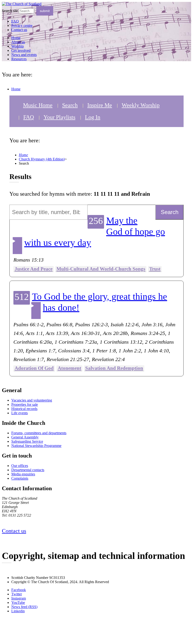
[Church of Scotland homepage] (21, 4)
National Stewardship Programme (36, 446)
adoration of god (34, 368)
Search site (10, 11)
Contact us (19, 30)
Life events (19, 413)
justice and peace (33, 268)
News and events (24, 55)
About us (18, 42)
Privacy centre (21, 26)
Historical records (24, 409)
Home (15, 38)
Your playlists (59, 117)
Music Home (37, 105)
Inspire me (99, 105)
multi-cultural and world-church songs (100, 268)
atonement (69, 368)
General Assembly (25, 437)
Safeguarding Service (27, 441)
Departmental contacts (27, 470)
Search (70, 105)
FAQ (28, 117)
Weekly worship (141, 105)
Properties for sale (24, 404)
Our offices (19, 466)
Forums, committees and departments (38, 433)
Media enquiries (23, 474)
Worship (17, 46)
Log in (92, 117)
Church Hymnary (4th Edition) (42, 159)
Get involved (21, 50)
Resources (19, 59)
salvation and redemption (114, 368)
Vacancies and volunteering (31, 400)
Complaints (19, 478)
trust (155, 268)
